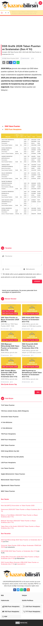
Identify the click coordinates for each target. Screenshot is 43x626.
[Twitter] (18, 589)
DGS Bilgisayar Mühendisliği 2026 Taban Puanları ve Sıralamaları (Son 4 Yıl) (10, 347)
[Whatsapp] (21, 589)
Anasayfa (4, 52)
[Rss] (28, 589)
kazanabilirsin (21, 564)
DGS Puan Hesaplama (13, 129)
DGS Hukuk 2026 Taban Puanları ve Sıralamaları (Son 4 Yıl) (30, 320)
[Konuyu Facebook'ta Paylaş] (10, 62)
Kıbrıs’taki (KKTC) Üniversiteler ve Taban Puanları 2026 (17, 505)
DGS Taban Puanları (12, 126)
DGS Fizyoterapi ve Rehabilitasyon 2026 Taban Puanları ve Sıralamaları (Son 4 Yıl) (32, 374)
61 (12, 382)
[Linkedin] (25, 589)
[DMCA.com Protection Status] (22, 623)
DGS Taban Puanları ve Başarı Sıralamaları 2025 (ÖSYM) (10, 320)
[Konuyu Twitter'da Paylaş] (14, 62)
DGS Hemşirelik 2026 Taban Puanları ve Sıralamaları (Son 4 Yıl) (30, 346)
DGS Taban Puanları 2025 (15, 52)
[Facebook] (14, 589)
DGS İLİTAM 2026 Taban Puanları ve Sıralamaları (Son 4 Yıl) (19, 551)
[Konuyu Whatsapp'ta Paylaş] (18, 62)
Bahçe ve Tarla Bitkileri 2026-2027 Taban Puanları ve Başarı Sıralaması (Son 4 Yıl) (24, 12)
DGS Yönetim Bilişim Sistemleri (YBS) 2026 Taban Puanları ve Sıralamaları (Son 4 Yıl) (9, 374)
